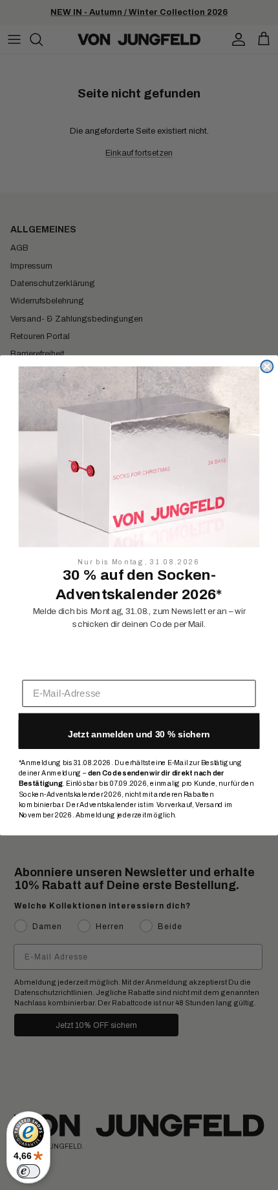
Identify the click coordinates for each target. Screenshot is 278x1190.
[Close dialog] (267, 366)
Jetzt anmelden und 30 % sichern (139, 733)
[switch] (28, 1171)
